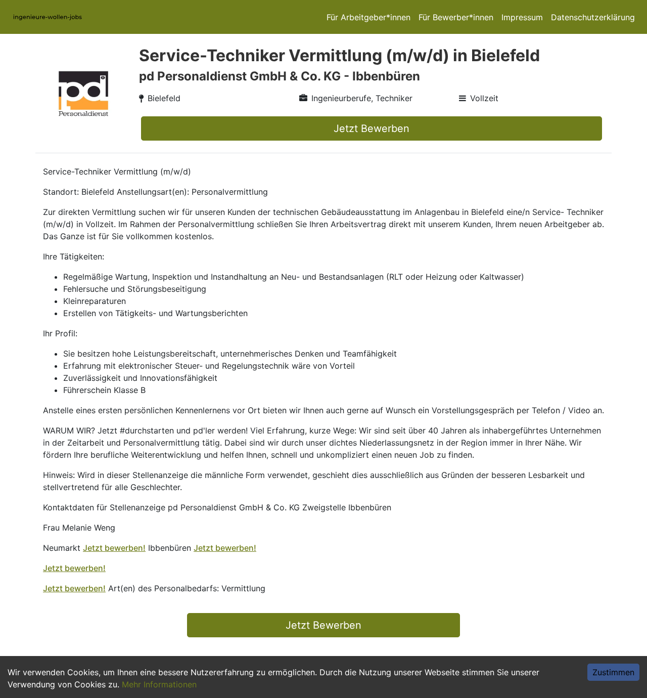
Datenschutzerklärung (593, 17)
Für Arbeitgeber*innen (368, 17)
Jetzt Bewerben (371, 128)
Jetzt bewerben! (114, 548)
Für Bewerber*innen (456, 17)
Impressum (522, 17)
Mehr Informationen (159, 684)
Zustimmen (613, 672)
